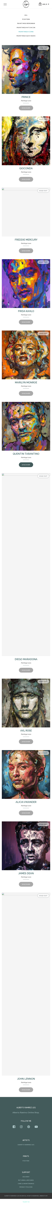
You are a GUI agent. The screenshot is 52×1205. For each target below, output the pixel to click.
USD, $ (44, 4)
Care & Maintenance (26, 1183)
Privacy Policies (26, 1187)
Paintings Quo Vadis (26, 36)
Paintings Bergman (26, 23)
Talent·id (26, 1202)
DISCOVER (26, 108)
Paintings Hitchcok (26, 27)
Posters (26, 19)
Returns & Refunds (26, 1180)
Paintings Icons (26, 32)
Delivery (26, 1176)
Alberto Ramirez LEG (26, 1144)
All (26, 15)
